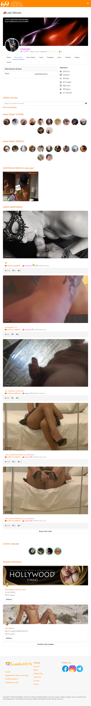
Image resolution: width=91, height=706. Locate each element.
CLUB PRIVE (10, 592)
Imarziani (25, 49)
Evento (66, 86)
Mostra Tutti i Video (45, 531)
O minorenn (28, 266)
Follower (67, 93)
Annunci (37, 666)
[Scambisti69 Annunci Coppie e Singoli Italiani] (12, 4)
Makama (27, 393)
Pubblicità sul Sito (11, 682)
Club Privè (37, 677)
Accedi (36, 684)
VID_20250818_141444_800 (14, 391)
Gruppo (67, 82)
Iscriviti (7, 672)
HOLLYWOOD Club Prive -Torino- (15, 590)
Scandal (27, 457)
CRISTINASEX (9, 628)
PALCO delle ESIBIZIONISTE (16, 631)
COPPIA (25, 51)
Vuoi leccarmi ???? (11, 327)
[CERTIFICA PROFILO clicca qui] (20, 186)
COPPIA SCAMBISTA (13, 266)
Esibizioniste (38, 673)
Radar (36, 670)
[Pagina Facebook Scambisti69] (65, 669)
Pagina (66, 89)
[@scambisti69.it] (72, 669)
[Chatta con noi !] (79, 669)
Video (66, 78)
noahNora (27, 330)
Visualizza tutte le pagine (45, 644)
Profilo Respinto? (11, 679)
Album (66, 75)
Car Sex (37, 681)
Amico (66, 71)
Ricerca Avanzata (10, 107)
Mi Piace (9, 599)
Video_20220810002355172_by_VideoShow (19, 518)
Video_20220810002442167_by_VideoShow (19, 455)
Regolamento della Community (16, 675)
